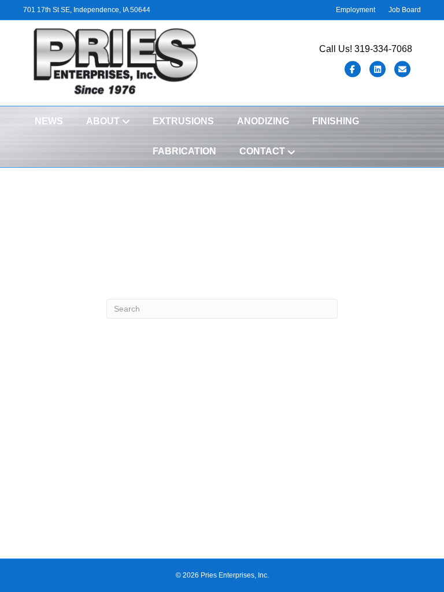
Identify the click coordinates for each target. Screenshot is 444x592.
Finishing (335, 121)
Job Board (404, 10)
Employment (355, 10)
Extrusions (183, 121)
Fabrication (184, 151)
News (49, 121)
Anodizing (263, 121)
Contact (262, 151)
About (103, 121)
